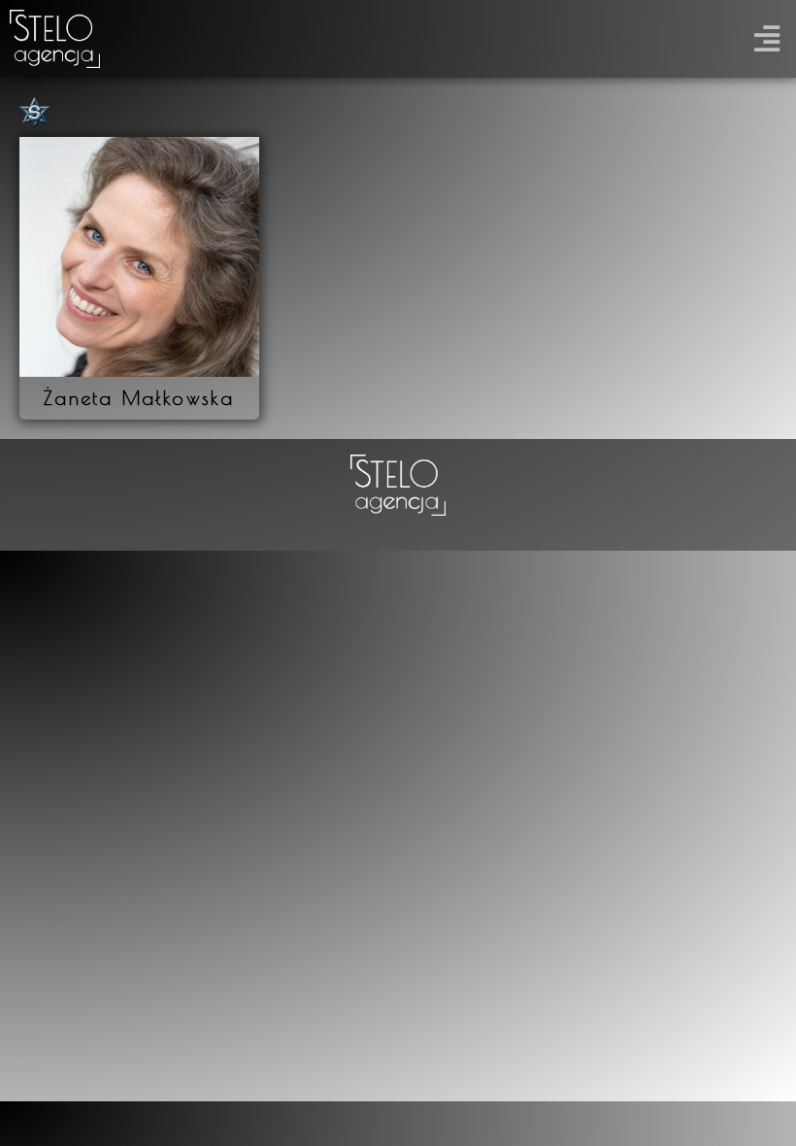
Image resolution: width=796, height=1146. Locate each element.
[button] (766, 39)
